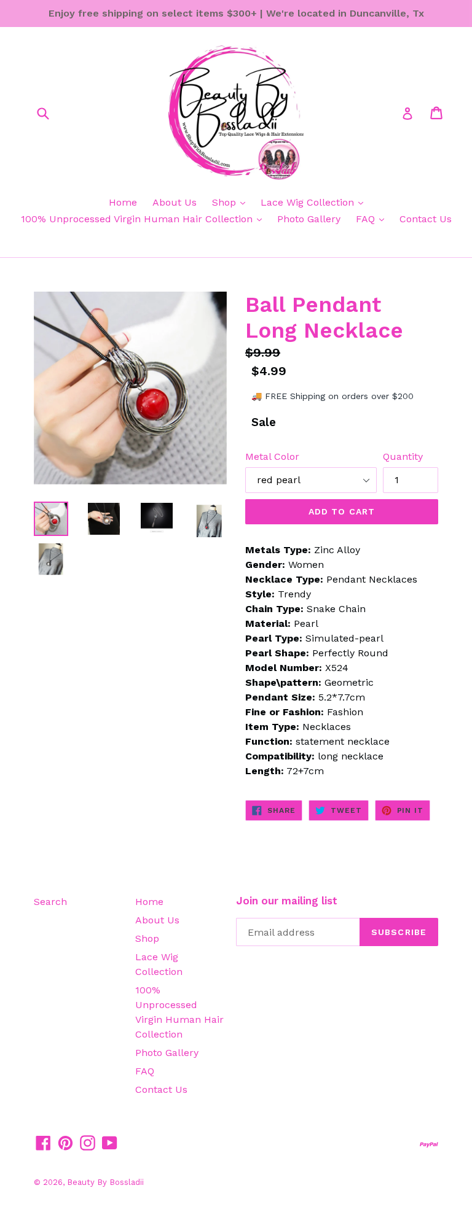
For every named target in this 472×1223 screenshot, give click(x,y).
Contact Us (425, 219)
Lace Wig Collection (309, 202)
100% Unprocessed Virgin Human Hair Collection (138, 219)
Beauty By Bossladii (105, 1182)
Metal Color (272, 456)
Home (123, 202)
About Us (174, 202)
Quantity (403, 456)
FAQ (367, 219)
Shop (225, 202)
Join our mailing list (286, 901)
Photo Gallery (308, 219)
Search (50, 901)
